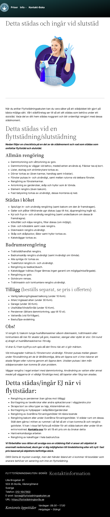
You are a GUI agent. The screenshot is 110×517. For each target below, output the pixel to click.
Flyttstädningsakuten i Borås (26, 473)
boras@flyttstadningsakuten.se (32, 495)
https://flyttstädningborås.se (28, 499)
